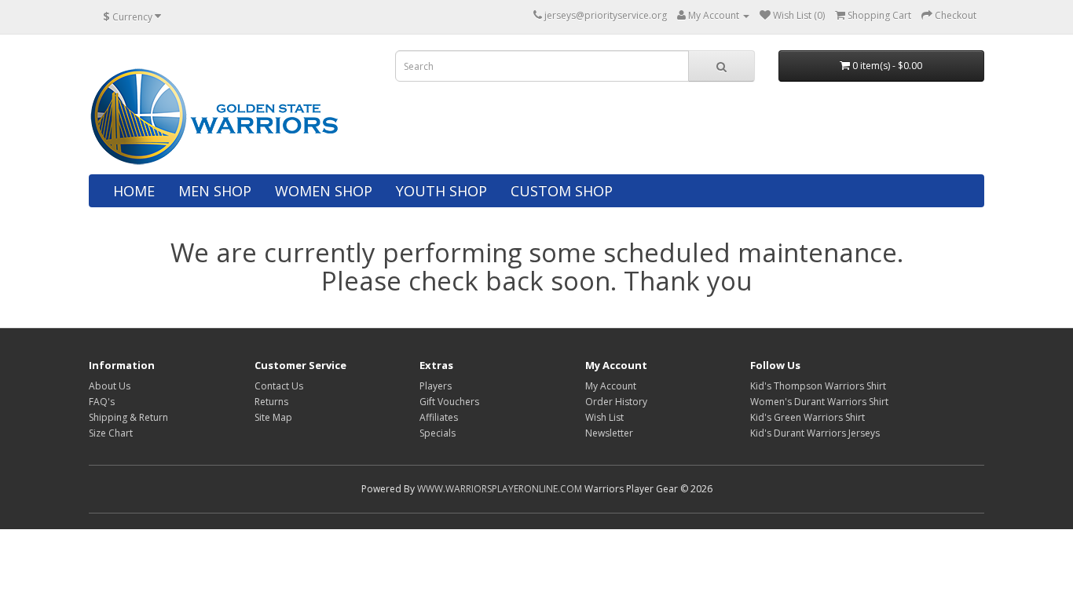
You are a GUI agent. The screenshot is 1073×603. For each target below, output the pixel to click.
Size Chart (111, 433)
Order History (616, 401)
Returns (271, 401)
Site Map (273, 417)
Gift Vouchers (449, 401)
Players (435, 386)
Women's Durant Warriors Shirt (819, 401)
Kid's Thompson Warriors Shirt (818, 386)
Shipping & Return (128, 417)
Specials (437, 433)
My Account (610, 386)
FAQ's (102, 401)
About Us (109, 386)
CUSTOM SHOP (562, 190)
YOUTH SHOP (441, 190)
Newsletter (609, 433)
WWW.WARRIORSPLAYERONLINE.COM (499, 488)
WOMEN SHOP (323, 190)
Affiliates (438, 417)
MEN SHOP (214, 190)
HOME (134, 190)
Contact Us (279, 386)
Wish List (604, 417)
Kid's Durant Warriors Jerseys (815, 433)
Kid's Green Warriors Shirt (807, 417)
